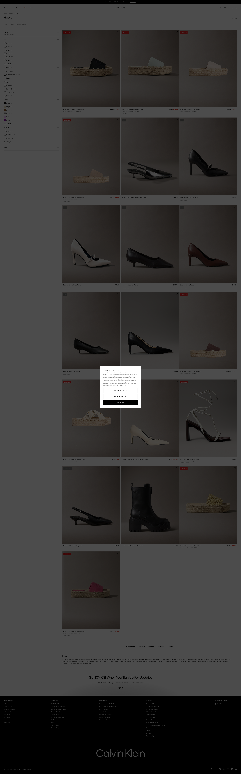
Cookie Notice (109, 385)
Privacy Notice (121, 385)
